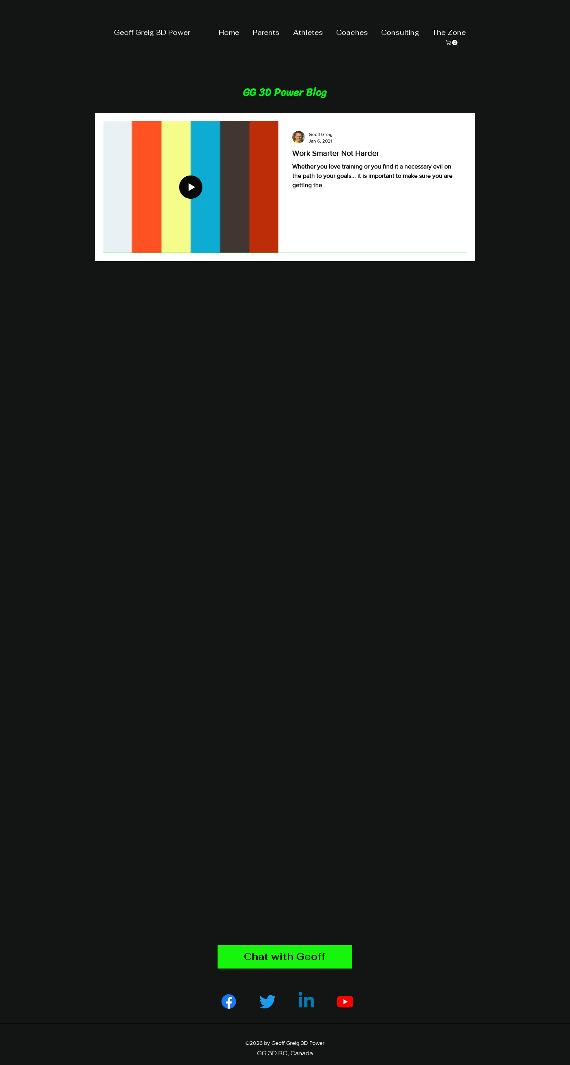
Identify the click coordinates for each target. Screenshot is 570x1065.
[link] (452, 42)
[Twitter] (267, 1001)
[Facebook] (228, 1001)
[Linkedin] (306, 1001)
